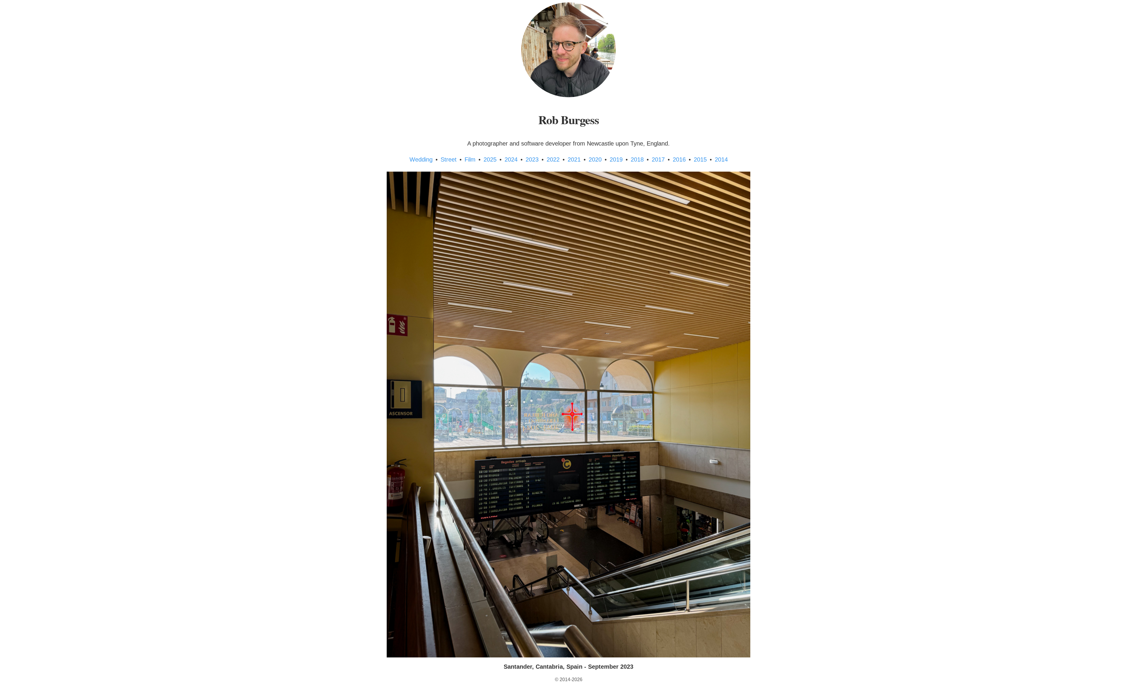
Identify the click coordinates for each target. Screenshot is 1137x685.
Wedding (421, 159)
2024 (511, 159)
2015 (700, 159)
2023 (532, 159)
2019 (616, 159)
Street (449, 159)
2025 (490, 159)
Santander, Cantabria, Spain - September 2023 (568, 666)
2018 (637, 159)
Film (470, 159)
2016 (679, 159)
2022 (553, 159)
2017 (658, 159)
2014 (721, 159)
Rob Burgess (568, 119)
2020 (595, 159)
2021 (574, 159)
